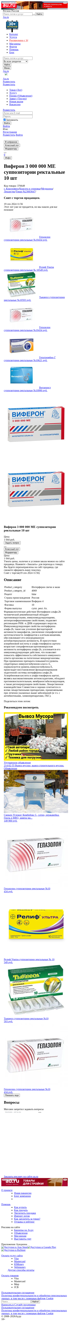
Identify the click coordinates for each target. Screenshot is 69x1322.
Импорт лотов (22, 1216)
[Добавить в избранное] (5, 546)
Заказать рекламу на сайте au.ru (21, 1176)
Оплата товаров (10, 1275)
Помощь (5, 1204)
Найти (7, 64)
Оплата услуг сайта (12, 1255)
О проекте (7, 1190)
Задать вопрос (12, 543)
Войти (6, 126)
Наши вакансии (22, 1193)
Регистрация (10, 132)
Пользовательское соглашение (17, 1292)
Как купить (20, 1207)
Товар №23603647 (25, 191)
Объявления (20, 1233)
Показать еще (12, 1095)
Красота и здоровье (30, 188)
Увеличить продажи (25, 1213)
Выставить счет (22, 1238)
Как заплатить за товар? (27, 1218)
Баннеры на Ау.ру (24, 1230)
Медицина (47, 188)
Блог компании (22, 1196)
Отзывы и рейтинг (24, 1221)
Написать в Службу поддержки (18, 1304)
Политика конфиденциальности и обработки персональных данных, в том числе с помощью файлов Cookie (34, 1297)
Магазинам (20, 1236)
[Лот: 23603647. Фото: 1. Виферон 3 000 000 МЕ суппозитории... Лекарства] (36, 455)
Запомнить (12, 120)
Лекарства (9, 191)
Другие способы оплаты (21, 1270)
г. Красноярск (11, 188)
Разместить (9, 81)
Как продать (21, 1210)
